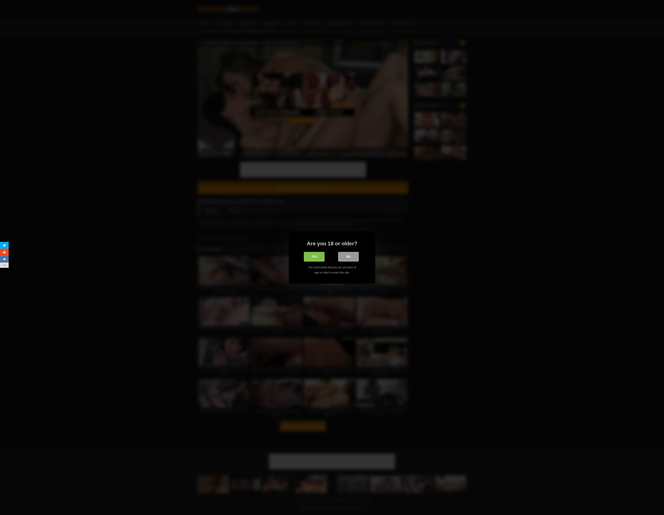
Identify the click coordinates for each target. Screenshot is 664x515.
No (348, 256)
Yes (314, 256)
